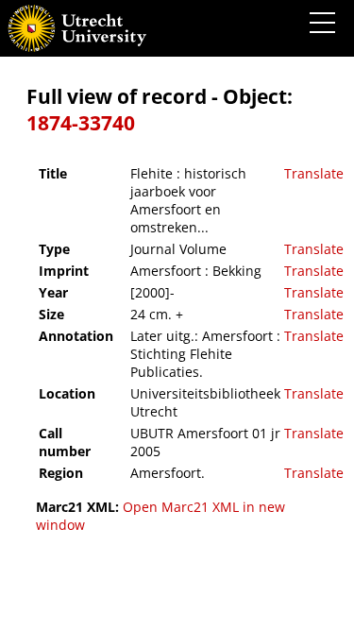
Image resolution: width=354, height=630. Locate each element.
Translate (314, 173)
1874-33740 (80, 123)
